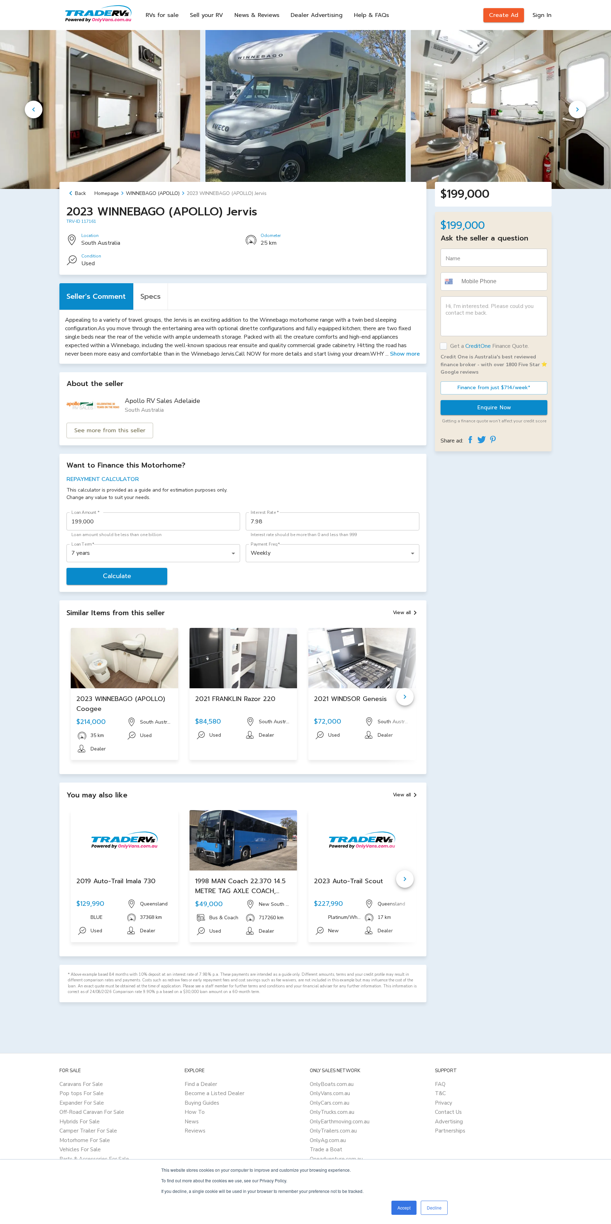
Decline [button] (434, 1208)
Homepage (106, 193)
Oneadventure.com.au (336, 1159)
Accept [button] (404, 1208)
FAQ (440, 1084)
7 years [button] (80, 553)
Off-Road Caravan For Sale (91, 1112)
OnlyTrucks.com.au (332, 1112)
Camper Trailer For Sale (88, 1130)
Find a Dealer (201, 1084)
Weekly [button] (260, 553)
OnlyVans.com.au (330, 1093)
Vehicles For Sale (80, 1149)
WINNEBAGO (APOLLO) (153, 193)
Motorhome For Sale (84, 1140)
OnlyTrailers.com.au (333, 1130)
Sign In (542, 15)
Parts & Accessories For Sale (94, 1159)
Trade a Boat (326, 1149)
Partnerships (450, 1130)
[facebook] (470, 439)
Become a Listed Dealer (214, 1093)
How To (195, 1112)
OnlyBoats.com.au (332, 1084)
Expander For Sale (81, 1102)
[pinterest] (493, 439)
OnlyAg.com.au (328, 1140)
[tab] (96, 296)
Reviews (195, 1130)
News (192, 1121)
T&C (440, 1093)
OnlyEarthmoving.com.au (339, 1121)
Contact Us (448, 1112)
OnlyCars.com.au (329, 1102)
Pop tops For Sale (81, 1093)
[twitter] (481, 439)
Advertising (449, 1121)
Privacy (443, 1102)
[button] (450, 281)
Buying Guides (202, 1102)
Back (80, 193)
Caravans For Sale (81, 1084)
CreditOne (478, 346)
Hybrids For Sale (79, 1121)
